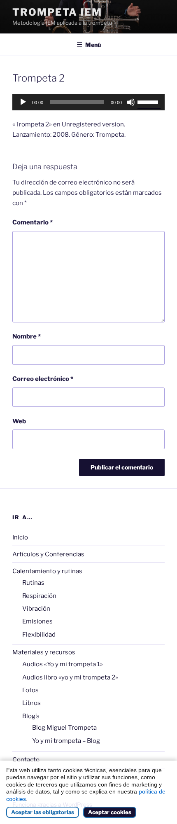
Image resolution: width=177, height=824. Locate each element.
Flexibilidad (39, 634)
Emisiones (37, 621)
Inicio (20, 537)
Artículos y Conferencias (48, 554)
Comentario (32, 222)
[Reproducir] (23, 102)
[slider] (149, 101)
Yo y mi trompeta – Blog (66, 741)
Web (19, 421)
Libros (31, 703)
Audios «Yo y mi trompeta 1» (62, 664)
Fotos (30, 690)
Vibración (36, 608)
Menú (93, 44)
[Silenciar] (131, 102)
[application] (88, 102)
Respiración (39, 596)
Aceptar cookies (109, 812)
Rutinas (33, 582)
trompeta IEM (57, 12)
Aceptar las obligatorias (42, 812)
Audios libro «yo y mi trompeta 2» (70, 677)
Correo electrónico (42, 379)
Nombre (26, 336)
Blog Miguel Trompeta (64, 727)
